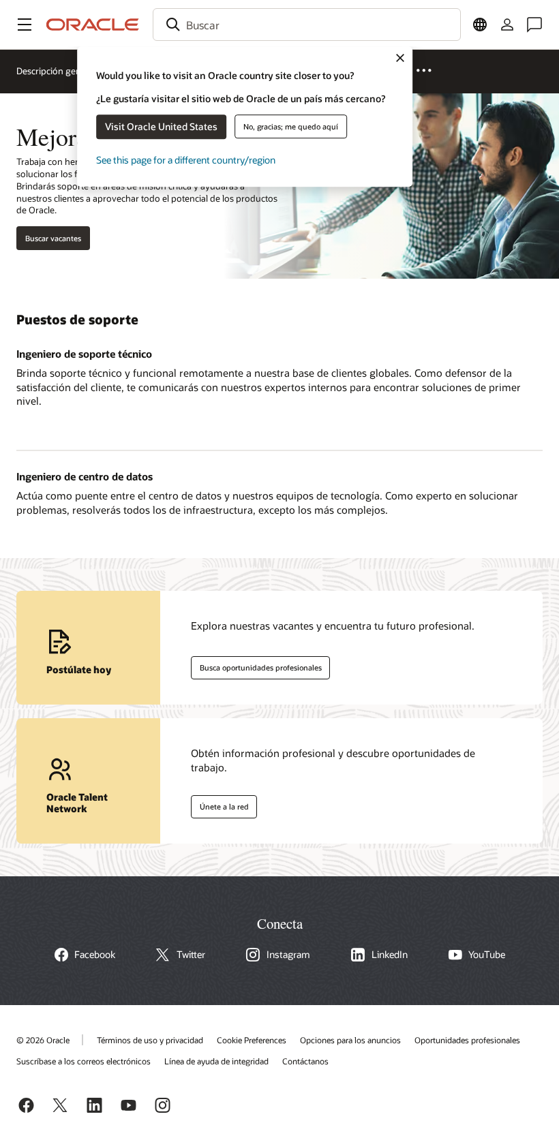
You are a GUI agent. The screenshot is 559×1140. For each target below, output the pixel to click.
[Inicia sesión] (507, 24)
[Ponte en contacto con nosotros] (534, 24)
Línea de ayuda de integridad (216, 1061)
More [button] (431, 70)
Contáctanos (305, 1061)
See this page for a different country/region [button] (185, 159)
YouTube (486, 954)
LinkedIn (390, 954)
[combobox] (307, 24)
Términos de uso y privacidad (150, 1039)
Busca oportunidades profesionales (256, 665)
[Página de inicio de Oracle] (93, 24)
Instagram (288, 954)
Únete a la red (220, 804)
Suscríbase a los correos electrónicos (83, 1061)
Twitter (191, 954)
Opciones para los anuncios (350, 1039)
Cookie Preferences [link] (251, 1039)
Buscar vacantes (53, 238)
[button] (24, 24)
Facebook (94, 954)
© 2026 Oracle (43, 1039)
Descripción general (56, 70)
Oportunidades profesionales (467, 1039)
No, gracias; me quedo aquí (290, 126)
